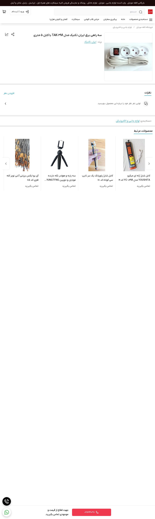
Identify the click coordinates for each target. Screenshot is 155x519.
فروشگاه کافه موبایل (144, 27)
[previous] (149, 164)
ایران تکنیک (90, 41)
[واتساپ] (6, 512)
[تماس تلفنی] (6, 501)
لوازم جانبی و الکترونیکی (122, 27)
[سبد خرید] (4, 12)
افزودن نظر (9, 93)
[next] (6, 164)
